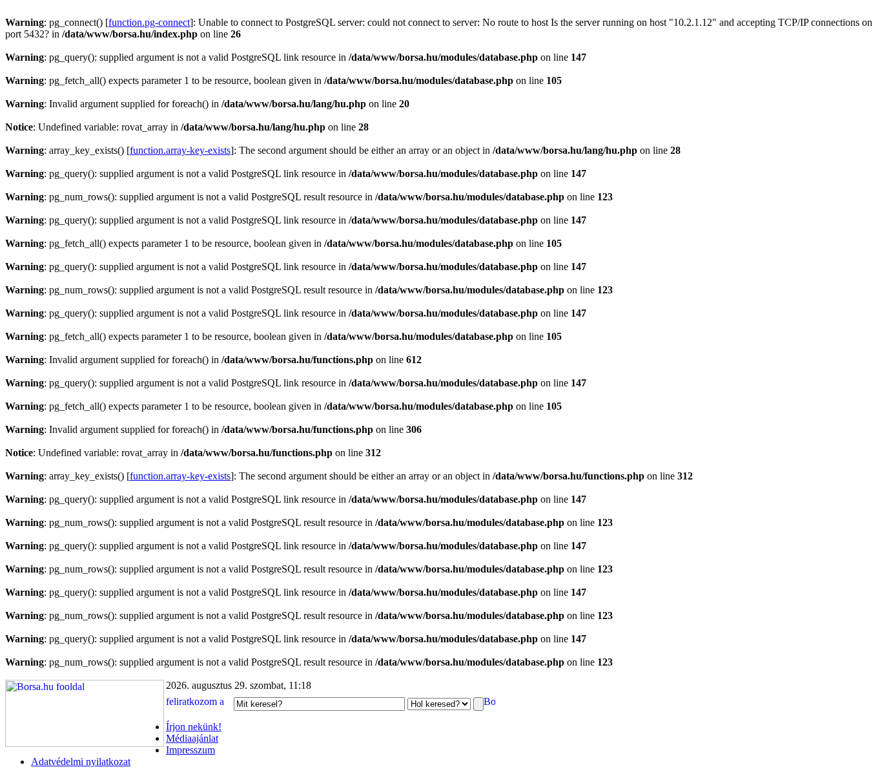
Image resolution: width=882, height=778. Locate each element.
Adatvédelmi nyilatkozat (80, 761)
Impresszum (190, 749)
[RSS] (489, 703)
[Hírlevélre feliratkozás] (198, 703)
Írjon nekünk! (193, 726)
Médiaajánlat (192, 738)
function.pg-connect (149, 22)
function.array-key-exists (180, 150)
